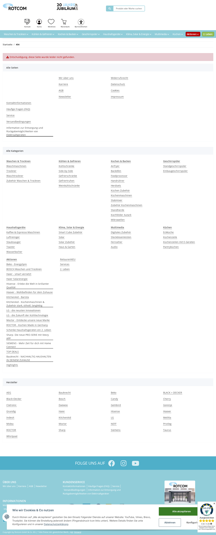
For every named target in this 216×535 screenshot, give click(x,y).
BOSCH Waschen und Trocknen (24, 269)
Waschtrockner (14, 175)
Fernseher (116, 242)
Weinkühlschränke (69, 185)
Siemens (115, 430)
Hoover (167, 411)
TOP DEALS (12, 351)
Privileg (167, 423)
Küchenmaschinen (121, 195)
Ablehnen (170, 522)
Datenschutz (118, 84)
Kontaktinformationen (18, 102)
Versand (77, 532)
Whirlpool (11, 436)
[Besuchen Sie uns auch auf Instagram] (123, 463)
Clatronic (11, 405)
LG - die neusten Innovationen (23, 310)
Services (64, 264)
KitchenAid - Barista (17, 297)
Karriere (63, 84)
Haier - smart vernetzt (18, 274)
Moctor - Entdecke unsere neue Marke (28, 320)
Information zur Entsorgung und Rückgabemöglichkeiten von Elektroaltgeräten (24, 131)
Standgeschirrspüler (174, 166)
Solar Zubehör (67, 242)
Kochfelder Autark (121, 214)
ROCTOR (11, 430)
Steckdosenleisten (121, 237)
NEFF (113, 423)
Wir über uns (66, 78)
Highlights (12, 365)
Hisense (115, 411)
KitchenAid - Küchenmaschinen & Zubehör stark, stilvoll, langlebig (25, 303)
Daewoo (63, 405)
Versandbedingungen (18, 121)
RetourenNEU (67, 259)
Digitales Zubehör (121, 232)
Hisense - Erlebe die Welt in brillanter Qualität (27, 285)
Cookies (115, 90)
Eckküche (168, 232)
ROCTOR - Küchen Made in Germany (27, 325)
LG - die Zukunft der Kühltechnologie (27, 315)
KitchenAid (65, 417)
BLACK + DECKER (172, 392)
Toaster (10, 246)
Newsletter (65, 96)
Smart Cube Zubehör (70, 232)
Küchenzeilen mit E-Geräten (179, 242)
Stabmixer (116, 200)
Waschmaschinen (16, 166)
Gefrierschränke (68, 175)
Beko (113, 392)
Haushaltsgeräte (112, 34)
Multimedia (161, 34)
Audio (114, 246)
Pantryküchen (171, 246)
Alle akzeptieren (181, 511)
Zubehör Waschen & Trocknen (23, 180)
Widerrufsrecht (119, 78)
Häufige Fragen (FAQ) (18, 109)
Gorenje (167, 405)
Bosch (62, 398)
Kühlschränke (66, 166)
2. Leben (207, 34)
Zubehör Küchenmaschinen (126, 205)
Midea (10, 423)
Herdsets (116, 185)
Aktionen (192, 34)
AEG (8, 392)
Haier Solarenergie (17, 278)
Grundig (11, 411)
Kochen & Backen (67, 34)
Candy (114, 398)
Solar (61, 237)
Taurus (167, 430)
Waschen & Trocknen (15, 34)
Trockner (11, 170)
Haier (62, 411)
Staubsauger (13, 242)
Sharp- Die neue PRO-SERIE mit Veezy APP (27, 336)
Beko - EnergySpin (16, 264)
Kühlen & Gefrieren (42, 34)
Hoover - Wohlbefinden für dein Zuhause (29, 292)
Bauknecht (65, 392)
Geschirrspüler (90, 34)
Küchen (177, 34)
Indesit (10, 417)
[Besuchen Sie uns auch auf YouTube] (135, 463)
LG (112, 417)
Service (10, 115)
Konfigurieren (194, 522)
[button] (39, 22)
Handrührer (117, 180)
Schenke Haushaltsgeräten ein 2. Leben (28, 330)
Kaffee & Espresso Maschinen (23, 232)
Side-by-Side (66, 170)
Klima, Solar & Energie (138, 34)
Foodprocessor (119, 175)
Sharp (62, 430)
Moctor (63, 423)
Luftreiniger (13, 237)
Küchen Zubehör (120, 190)
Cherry (167, 398)
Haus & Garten (67, 246)
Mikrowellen (118, 219)
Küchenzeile (170, 237)
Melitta (167, 417)
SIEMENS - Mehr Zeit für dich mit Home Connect (28, 345)
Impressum (117, 96)
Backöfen (116, 170)
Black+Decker (13, 398)
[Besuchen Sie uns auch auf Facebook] (111, 463)
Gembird (116, 405)
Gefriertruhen (66, 180)
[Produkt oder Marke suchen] (109, 8)
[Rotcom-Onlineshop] (14, 6)
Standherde (117, 210)
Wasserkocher (14, 251)
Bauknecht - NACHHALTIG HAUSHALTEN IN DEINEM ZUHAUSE (28, 358)
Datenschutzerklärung (56, 524)
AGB (61, 90)
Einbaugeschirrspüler (175, 170)
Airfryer (115, 166)
